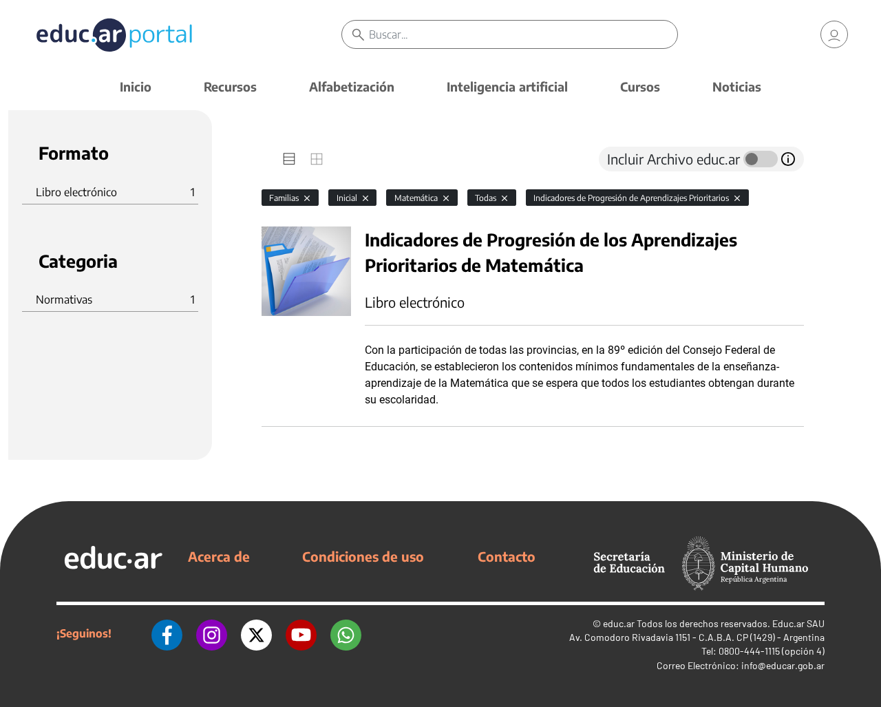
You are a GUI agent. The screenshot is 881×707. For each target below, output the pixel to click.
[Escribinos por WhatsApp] (345, 633)
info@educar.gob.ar (783, 665)
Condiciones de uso (363, 556)
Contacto (506, 556)
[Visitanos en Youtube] (301, 633)
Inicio (135, 86)
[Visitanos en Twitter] (256, 633)
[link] (834, 34)
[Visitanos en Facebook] (166, 633)
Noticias (736, 86)
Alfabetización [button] (351, 86)
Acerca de (219, 556)
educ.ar (619, 623)
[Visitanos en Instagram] (211, 633)
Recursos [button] (230, 86)
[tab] (289, 159)
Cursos (640, 86)
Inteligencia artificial (507, 86)
